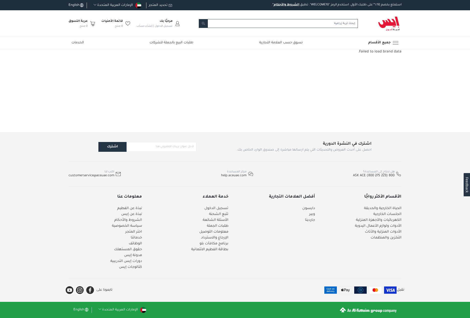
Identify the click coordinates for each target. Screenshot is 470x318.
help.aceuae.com (234, 175)
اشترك (112, 147)
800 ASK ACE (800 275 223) (374, 175)
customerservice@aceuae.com (91, 175)
